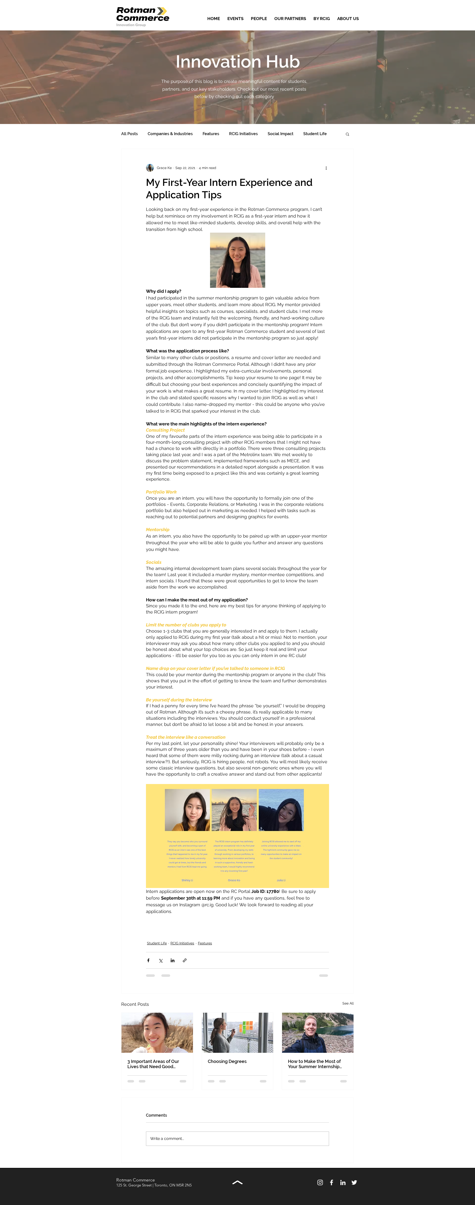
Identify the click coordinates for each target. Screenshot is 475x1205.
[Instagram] (320, 1182)
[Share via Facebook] (148, 960)
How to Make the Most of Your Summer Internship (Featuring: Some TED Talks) (317, 1064)
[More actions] (326, 168)
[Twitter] (354, 1182)
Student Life (315, 133)
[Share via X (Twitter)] (160, 960)
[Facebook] (331, 1182)
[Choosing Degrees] (237, 1033)
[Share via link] (184, 960)
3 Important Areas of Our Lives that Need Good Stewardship (153, 1064)
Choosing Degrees (227, 1061)
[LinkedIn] (343, 1182)
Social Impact (280, 133)
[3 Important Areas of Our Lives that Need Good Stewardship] (157, 1033)
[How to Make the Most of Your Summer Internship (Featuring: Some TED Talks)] (318, 1033)
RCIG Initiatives (243, 133)
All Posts (129, 133)
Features (211, 133)
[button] (347, 134)
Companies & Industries (170, 133)
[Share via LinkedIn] (172, 960)
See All (348, 1003)
